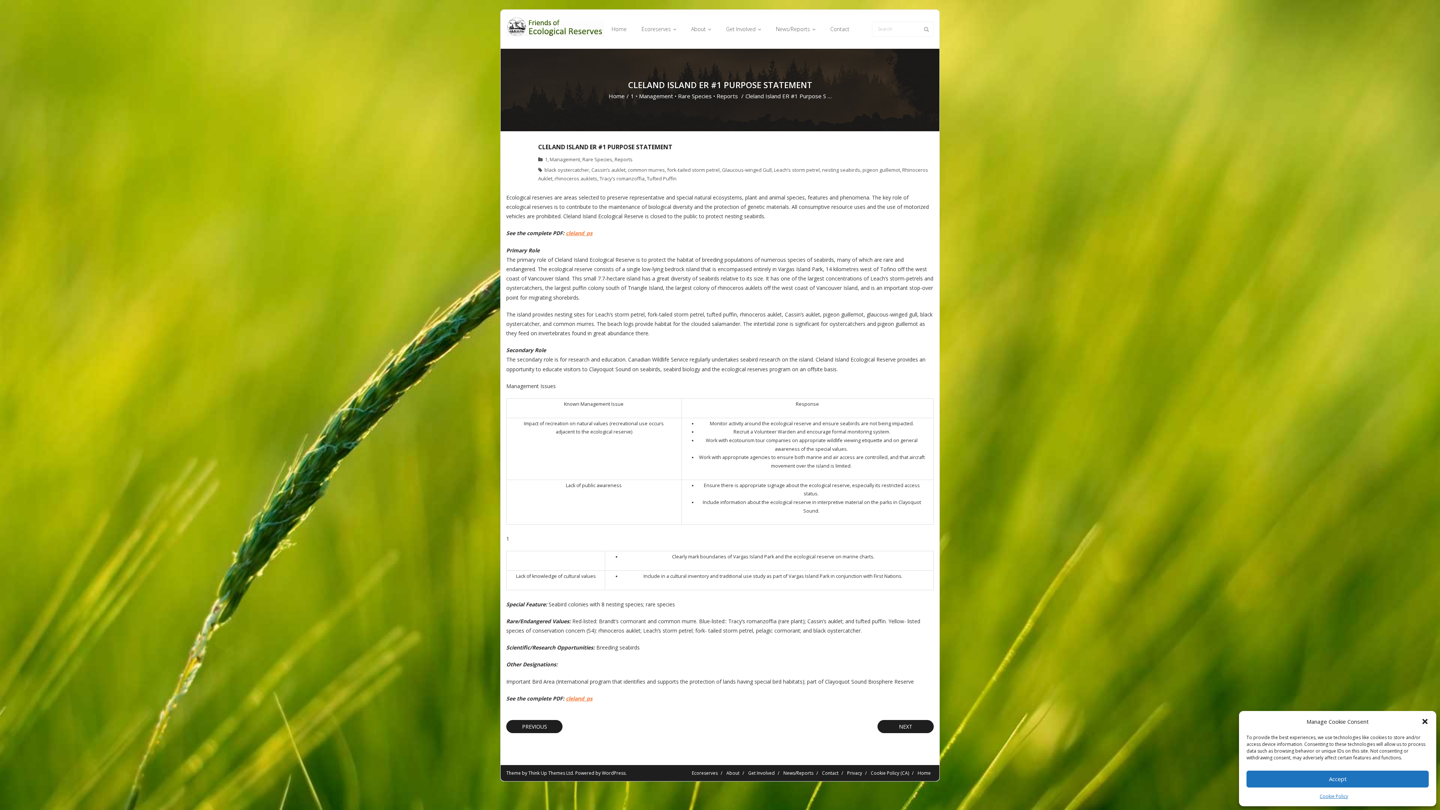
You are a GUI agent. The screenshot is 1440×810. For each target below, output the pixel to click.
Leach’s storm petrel (797, 169)
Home (617, 96)
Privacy (854, 773)
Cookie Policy (1334, 796)
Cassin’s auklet (608, 169)
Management (656, 96)
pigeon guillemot (881, 169)
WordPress (614, 773)
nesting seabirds (841, 169)
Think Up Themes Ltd (550, 773)
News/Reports (798, 773)
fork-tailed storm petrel (693, 169)
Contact (830, 773)
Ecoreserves (705, 773)
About (733, 773)
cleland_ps (579, 233)
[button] (1425, 721)
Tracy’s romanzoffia (622, 178)
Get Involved (761, 773)
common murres (646, 169)
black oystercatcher (566, 169)
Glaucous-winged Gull (747, 169)
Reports (727, 96)
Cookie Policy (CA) (890, 773)
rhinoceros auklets (576, 178)
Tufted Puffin (661, 178)
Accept (1338, 779)
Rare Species (695, 96)
